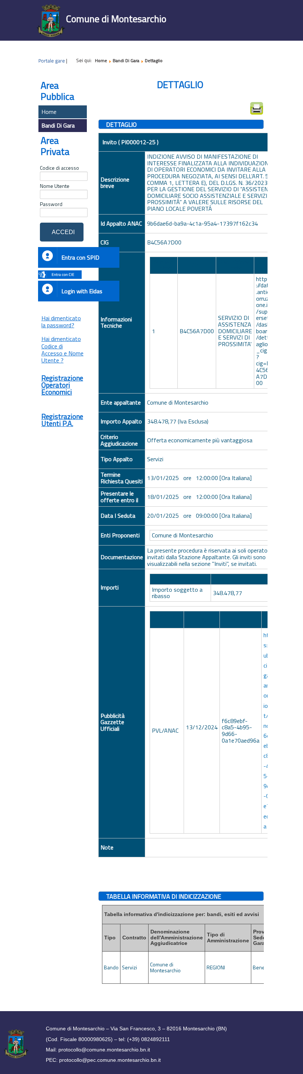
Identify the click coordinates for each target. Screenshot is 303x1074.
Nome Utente (54, 186)
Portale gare (51, 60)
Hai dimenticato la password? (61, 322)
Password (51, 204)
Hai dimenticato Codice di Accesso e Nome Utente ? (62, 349)
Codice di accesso (59, 167)
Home (49, 111)
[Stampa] (256, 108)
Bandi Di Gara (58, 125)
